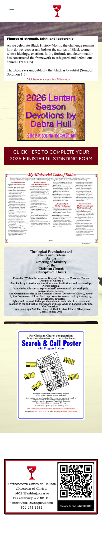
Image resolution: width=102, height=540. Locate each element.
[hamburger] (12, 11)
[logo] (57, 11)
